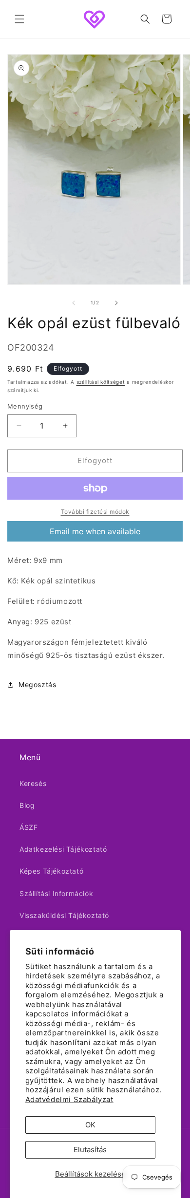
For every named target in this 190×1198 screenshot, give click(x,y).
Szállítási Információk (56, 893)
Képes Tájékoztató (51, 871)
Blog (27, 805)
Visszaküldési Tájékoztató (64, 915)
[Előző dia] (73, 303)
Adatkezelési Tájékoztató (63, 849)
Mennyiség (25, 406)
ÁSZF (28, 827)
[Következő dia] (116, 303)
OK (90, 1124)
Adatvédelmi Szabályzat (69, 1099)
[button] (19, 19)
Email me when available (95, 531)
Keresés (32, 783)
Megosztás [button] (37, 684)
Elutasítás (90, 1149)
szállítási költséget (100, 382)
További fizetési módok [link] (95, 511)
